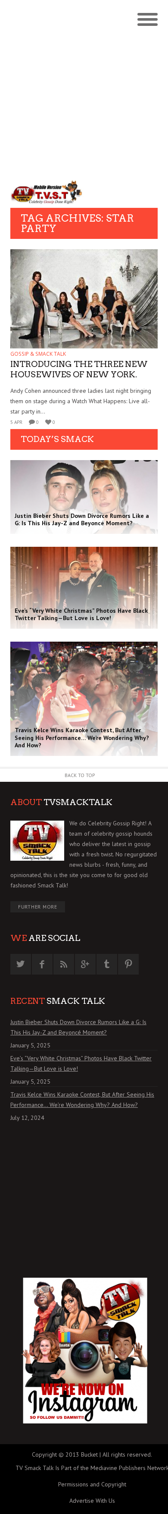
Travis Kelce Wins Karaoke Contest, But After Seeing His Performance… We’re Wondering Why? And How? (82, 1100)
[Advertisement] (84, 88)
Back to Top (80, 775)
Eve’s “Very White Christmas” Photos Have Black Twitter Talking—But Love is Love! (81, 1063)
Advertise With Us (92, 1501)
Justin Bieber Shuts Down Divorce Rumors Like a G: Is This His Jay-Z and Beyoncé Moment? (78, 1027)
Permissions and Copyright (92, 1484)
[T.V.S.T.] (47, 192)
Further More (37, 906)
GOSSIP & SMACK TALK (38, 353)
